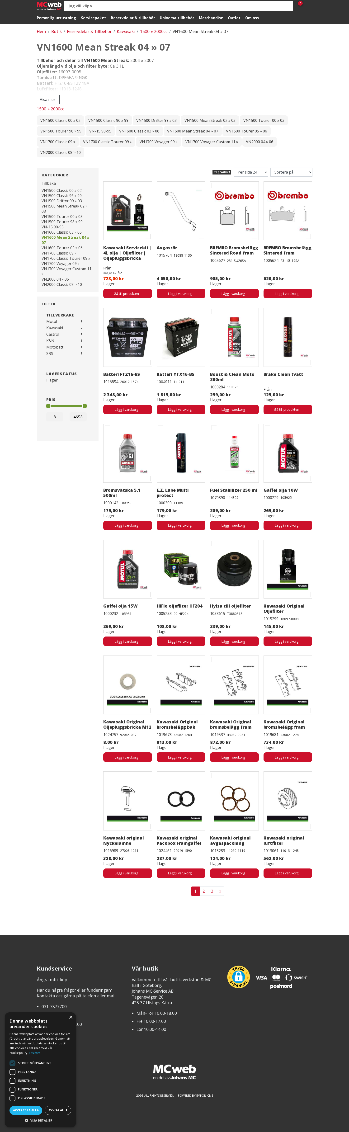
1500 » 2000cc (153, 31)
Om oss (252, 17)
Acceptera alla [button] (26, 1110)
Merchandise (211, 17)
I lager (52, 380)
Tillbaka (49, 183)
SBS (49, 353)
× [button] (70, 1017)
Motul (51, 321)
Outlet (234, 17)
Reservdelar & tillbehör (133, 17)
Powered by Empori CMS (195, 1096)
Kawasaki (126, 31)
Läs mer (34, 1053)
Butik (56, 31)
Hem (41, 31)
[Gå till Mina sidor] (307, 6)
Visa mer (47, 99)
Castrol (52, 334)
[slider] (48, 406)
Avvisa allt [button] (57, 1110)
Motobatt (54, 347)
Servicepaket (93, 17)
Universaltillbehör (177, 17)
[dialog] (40, 1069)
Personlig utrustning (56, 17)
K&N (50, 340)
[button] (40, 1120)
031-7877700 (54, 1006)
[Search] (288, 6)
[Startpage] (49, 6)
